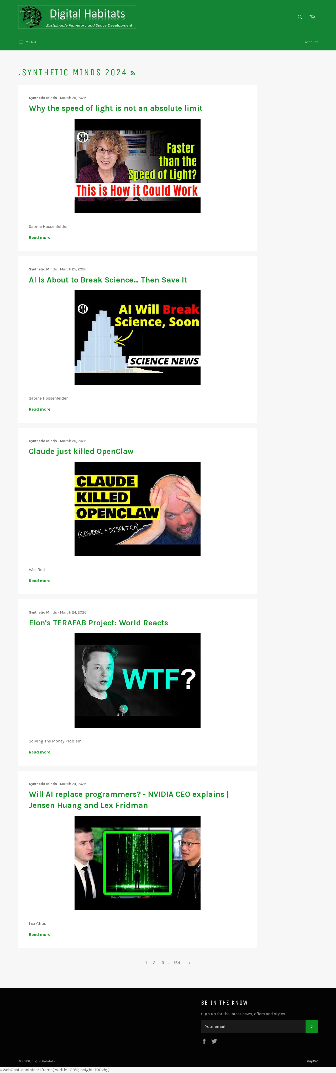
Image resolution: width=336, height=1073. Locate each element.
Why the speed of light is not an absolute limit (116, 108)
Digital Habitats (43, 1061)
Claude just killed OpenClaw (81, 451)
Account (311, 42)
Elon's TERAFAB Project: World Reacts (98, 622)
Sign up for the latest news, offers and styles (243, 1013)
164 (177, 962)
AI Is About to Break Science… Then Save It (108, 280)
